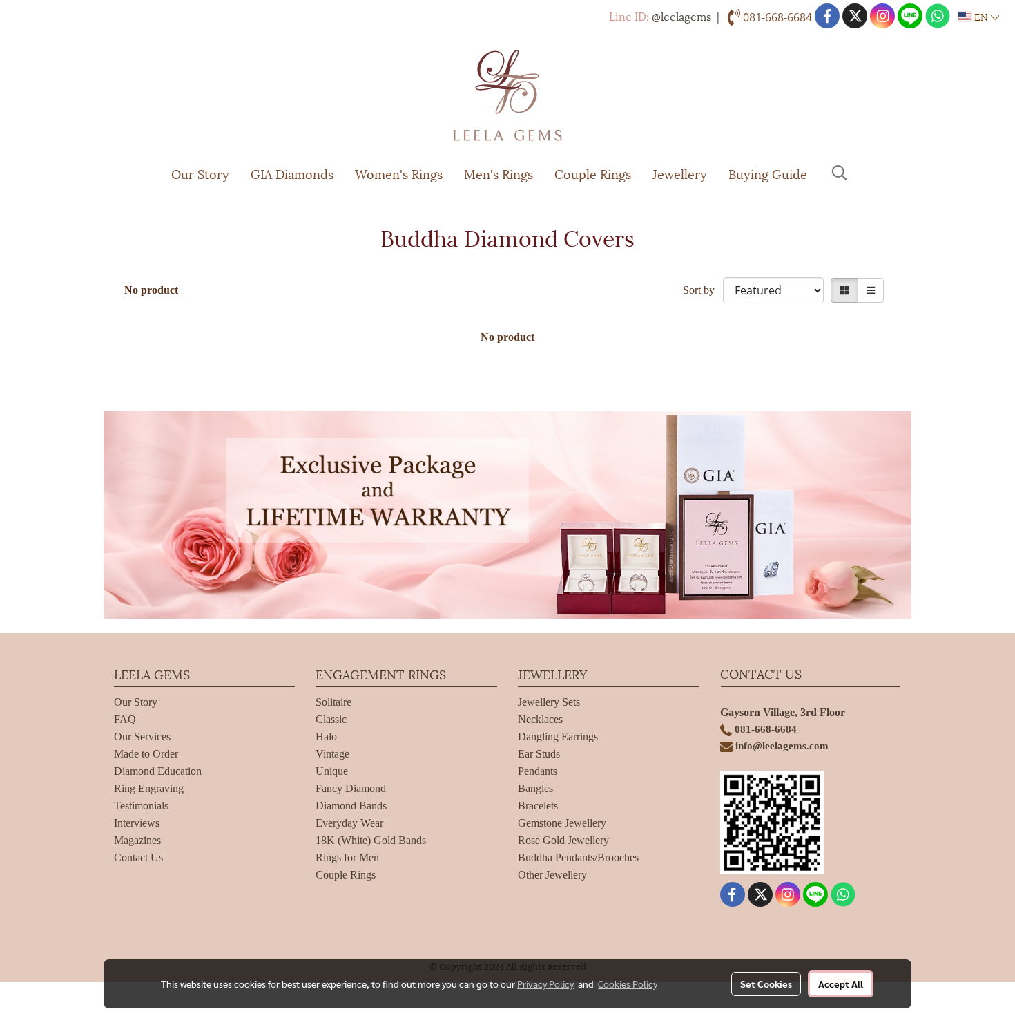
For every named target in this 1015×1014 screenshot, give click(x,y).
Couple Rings (592, 173)
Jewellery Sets (549, 702)
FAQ (125, 719)
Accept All (840, 983)
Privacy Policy (545, 983)
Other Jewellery (552, 875)
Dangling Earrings (558, 736)
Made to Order (146, 754)
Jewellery (679, 173)
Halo (326, 736)
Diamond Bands (351, 805)
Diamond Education (158, 771)
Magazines (137, 840)
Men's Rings (498, 173)
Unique (332, 771)
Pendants (537, 771)
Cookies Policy (627, 983)
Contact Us (138, 857)
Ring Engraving (149, 788)
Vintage (332, 754)
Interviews (137, 823)
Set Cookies (766, 983)
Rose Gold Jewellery (563, 840)
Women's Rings (399, 173)
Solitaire (333, 702)
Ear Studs (539, 754)
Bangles (535, 788)
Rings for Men (347, 857)
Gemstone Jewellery (562, 823)
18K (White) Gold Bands (371, 840)
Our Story (200, 173)
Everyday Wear (349, 823)
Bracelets (538, 805)
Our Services (142, 736)
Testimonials (141, 805)
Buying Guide (767, 173)
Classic (331, 719)
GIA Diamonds (292, 173)
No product (151, 290)
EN (981, 16)
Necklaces (540, 719)
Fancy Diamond (351, 788)
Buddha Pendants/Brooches (578, 857)
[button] (839, 173)
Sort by (703, 290)
